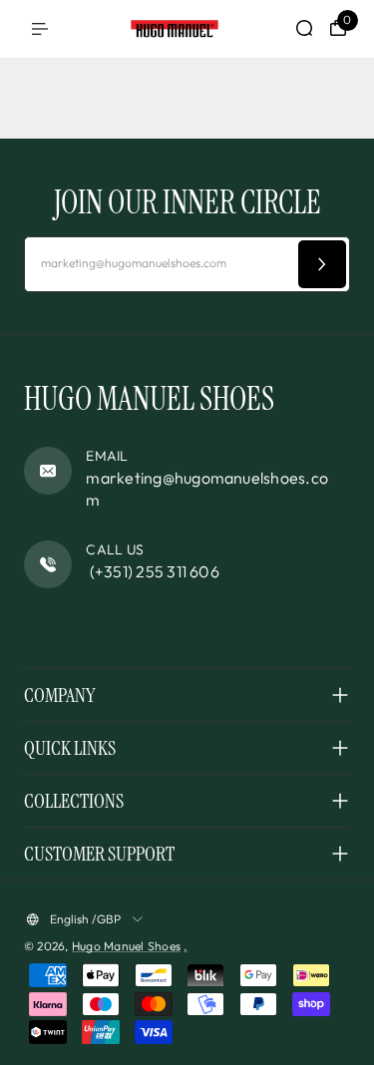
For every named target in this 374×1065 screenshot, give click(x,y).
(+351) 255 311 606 (152, 571)
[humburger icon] (40, 29)
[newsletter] (322, 264)
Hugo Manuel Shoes (126, 945)
